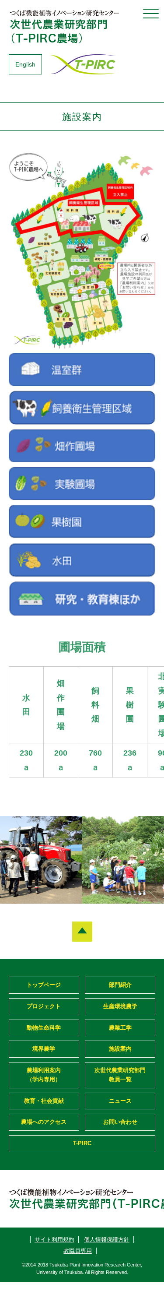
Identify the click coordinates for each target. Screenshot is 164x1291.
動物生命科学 (44, 1027)
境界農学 (43, 1048)
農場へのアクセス (43, 1122)
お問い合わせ (120, 1122)
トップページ (44, 984)
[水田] (82, 574)
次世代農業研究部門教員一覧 (120, 1075)
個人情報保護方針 (106, 1239)
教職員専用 (77, 1251)
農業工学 (120, 1027)
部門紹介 (120, 984)
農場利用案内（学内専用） (44, 1075)
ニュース (120, 1101)
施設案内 (120, 1048)
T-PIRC (82, 1143)
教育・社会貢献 (44, 1101)
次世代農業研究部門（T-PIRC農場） (65, 26)
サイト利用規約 (54, 1239)
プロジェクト (44, 1006)
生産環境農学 (120, 1006)
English (25, 64)
